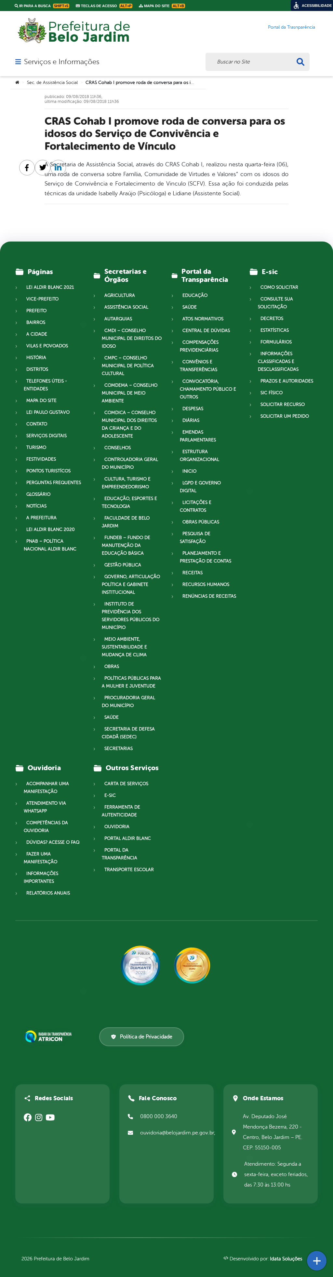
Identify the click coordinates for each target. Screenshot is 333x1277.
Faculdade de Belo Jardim (126, 522)
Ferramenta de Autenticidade (121, 811)
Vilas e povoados (47, 345)
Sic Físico (271, 392)
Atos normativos (202, 318)
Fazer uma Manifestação (40, 858)
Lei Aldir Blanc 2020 (50, 529)
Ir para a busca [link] (43, 6)
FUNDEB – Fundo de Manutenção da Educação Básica (126, 545)
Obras (111, 666)
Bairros (35, 322)
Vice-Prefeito (42, 299)
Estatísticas (274, 330)
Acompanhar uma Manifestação (46, 787)
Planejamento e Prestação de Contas (205, 557)
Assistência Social (126, 307)
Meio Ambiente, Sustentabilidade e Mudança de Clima (124, 647)
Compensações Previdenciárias (199, 346)
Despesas (192, 408)
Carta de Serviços (126, 783)
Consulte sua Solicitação (275, 303)
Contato (36, 424)
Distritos (37, 369)
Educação (194, 295)
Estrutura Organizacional (199, 455)
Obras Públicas (200, 522)
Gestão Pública (122, 564)
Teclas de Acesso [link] (105, 6)
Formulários (276, 342)
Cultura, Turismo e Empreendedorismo (126, 483)
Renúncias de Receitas (209, 596)
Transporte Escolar (129, 869)
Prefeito (36, 310)
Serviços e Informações (61, 62)
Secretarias (118, 748)
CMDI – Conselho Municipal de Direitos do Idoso (132, 338)
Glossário (38, 494)
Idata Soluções (286, 1259)
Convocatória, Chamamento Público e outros (208, 389)
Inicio (189, 471)
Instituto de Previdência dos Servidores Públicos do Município (130, 616)
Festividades (41, 459)
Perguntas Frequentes (53, 482)
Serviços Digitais (46, 435)
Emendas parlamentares (198, 436)
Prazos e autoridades (286, 381)
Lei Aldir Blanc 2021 (50, 287)
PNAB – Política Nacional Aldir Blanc (50, 545)
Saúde (111, 717)
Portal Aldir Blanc (127, 838)
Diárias (190, 420)
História (36, 357)
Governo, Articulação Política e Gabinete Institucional (131, 584)
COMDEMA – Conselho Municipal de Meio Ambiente (129, 393)
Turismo (36, 447)
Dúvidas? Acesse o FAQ (52, 842)
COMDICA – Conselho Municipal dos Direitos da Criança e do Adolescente (129, 424)
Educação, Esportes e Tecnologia (129, 502)
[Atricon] (49, 1036)
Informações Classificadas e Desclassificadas (278, 361)
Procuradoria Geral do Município (128, 701)
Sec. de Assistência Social (52, 82)
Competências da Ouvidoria (46, 826)
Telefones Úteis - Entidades (45, 385)
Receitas (192, 572)
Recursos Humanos (205, 584)
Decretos (271, 318)
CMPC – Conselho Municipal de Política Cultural (128, 365)
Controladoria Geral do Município (130, 463)
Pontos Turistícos (48, 470)
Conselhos (117, 447)
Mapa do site (41, 400)
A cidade (36, 334)
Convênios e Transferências (198, 365)
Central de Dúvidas (206, 330)
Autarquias (118, 318)
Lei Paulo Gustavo (48, 412)
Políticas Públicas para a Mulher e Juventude (131, 682)
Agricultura (119, 295)
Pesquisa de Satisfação (195, 537)
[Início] (17, 82)
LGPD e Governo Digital (200, 486)
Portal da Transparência (119, 854)
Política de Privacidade (146, 1037)
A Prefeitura (41, 517)
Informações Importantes (41, 877)
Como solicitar (279, 287)
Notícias (36, 506)
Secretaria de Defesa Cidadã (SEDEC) (128, 733)
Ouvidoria (116, 826)
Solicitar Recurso (282, 404)
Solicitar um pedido (284, 416)
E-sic (110, 795)
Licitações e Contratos (195, 506)
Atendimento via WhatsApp (45, 807)
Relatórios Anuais (48, 893)
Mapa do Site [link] (163, 6)
